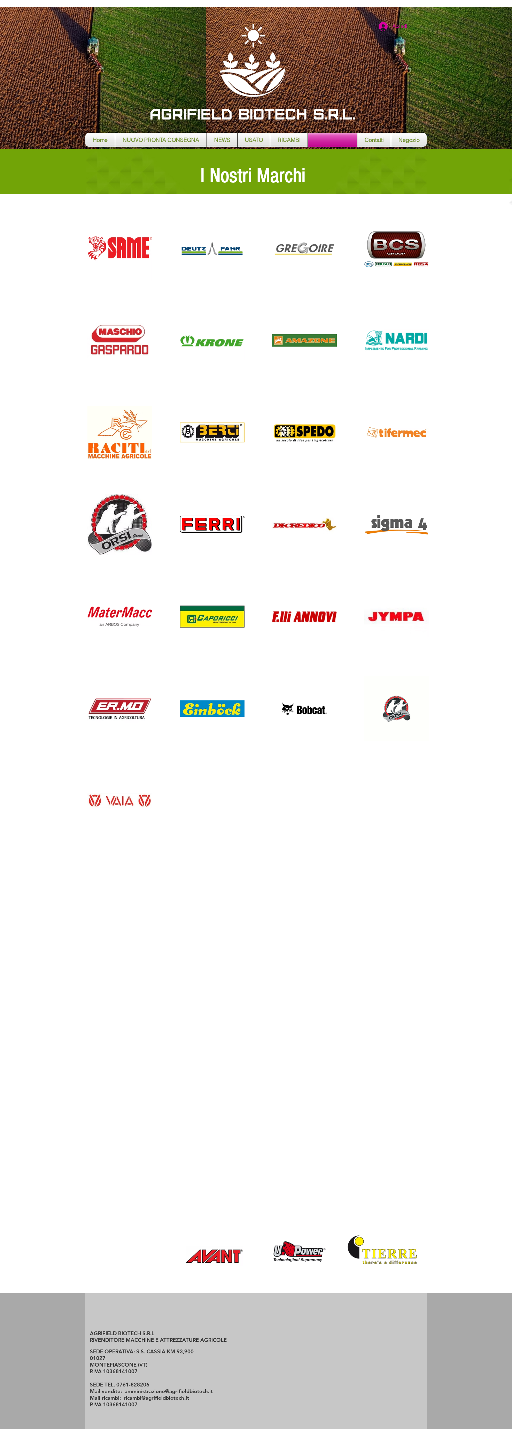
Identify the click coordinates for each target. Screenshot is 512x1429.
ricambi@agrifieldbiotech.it (156, 1397)
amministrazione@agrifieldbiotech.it (169, 1391)
